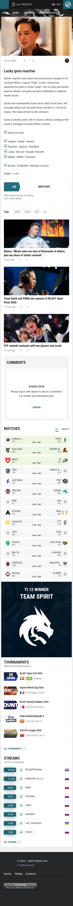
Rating (18, 874)
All (57, 429)
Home (5, 13)
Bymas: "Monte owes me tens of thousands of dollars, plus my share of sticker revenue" (34, 253)
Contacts (31, 874)
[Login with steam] (68, 4)
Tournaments (46, 13)
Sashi (17, 212)
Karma (7, 874)
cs (45, 212)
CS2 (37, 212)
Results (65, 429)
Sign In (37, 407)
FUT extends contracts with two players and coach (32, 345)
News (16, 13)
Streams (29, 13)
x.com (15, 174)
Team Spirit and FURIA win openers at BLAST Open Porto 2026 (33, 300)
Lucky (27, 212)
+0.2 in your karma (12, 199)
